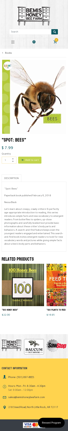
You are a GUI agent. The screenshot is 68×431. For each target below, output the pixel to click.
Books (8, 52)
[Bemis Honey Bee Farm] (34, 15)
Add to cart (32, 160)
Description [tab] (11, 178)
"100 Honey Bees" (10, 310)
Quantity (6, 153)
